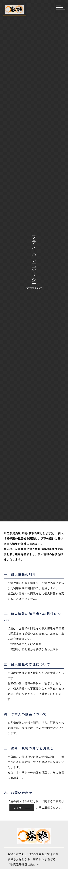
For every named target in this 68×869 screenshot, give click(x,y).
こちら (18, 807)
